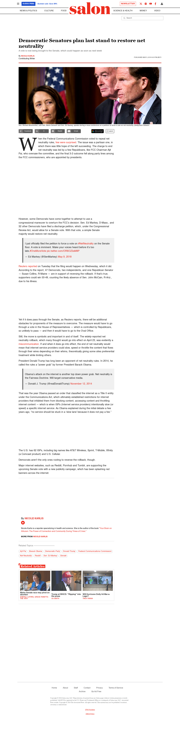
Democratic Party (52, 551)
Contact (87, 688)
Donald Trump (69, 551)
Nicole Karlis (27, 56)
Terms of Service (116, 688)
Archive (82, 692)
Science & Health (122, 11)
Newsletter (128, 4)
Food (64, 11)
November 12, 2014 (81, 384)
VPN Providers (90, 710)
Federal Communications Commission (94, 551)
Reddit (37, 556)
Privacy (99, 688)
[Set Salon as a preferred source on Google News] (97, 131)
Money (143, 11)
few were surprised (66, 142)
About (65, 688)
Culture (49, 11)
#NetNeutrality (86, 244)
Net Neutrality (26, 556)
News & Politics (28, 11)
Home (54, 688)
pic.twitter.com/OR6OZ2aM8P (63, 251)
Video (157, 11)
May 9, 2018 (65, 257)
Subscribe (28, 4)
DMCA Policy (90, 714)
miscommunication (29, 344)
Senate (63, 556)
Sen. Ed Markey (50, 556)
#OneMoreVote (38, 251)
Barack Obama (35, 551)
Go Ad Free (96, 692)
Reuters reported (28, 266)
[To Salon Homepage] (90, 8)
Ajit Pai (23, 551)
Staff (76, 688)
